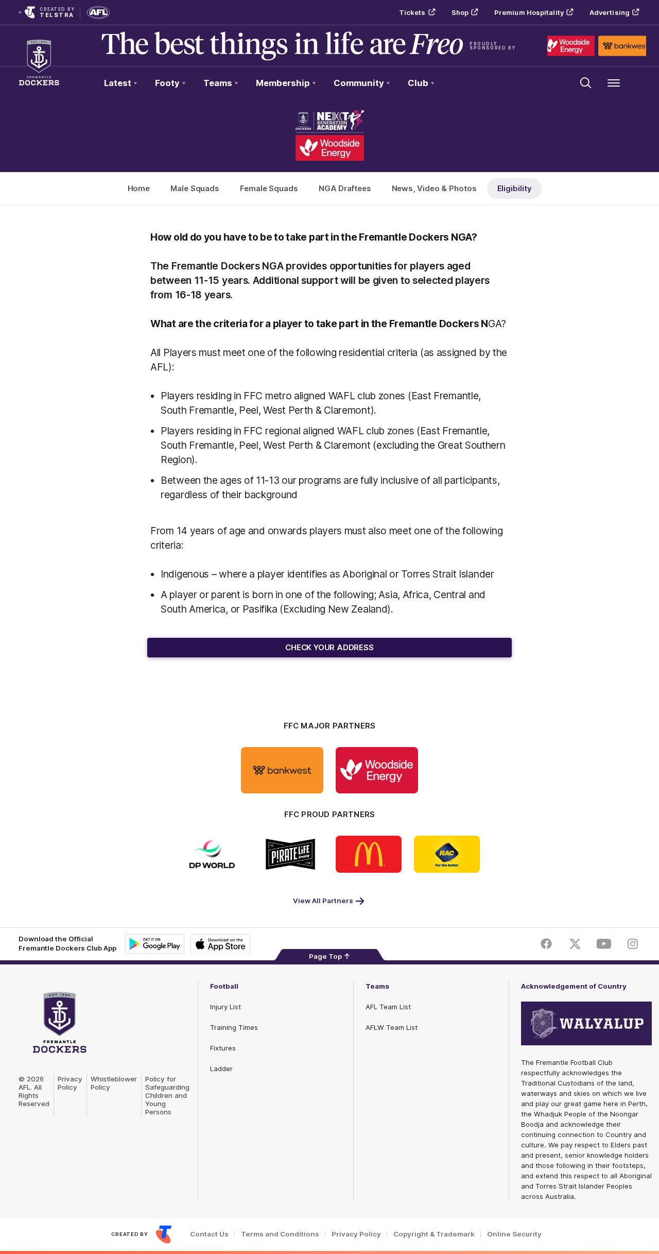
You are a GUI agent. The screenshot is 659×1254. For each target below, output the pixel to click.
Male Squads (194, 188)
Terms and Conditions (280, 1234)
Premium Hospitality (529, 12)
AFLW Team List (392, 1027)
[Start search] (586, 83)
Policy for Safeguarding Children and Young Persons (167, 1095)
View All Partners (323, 900)
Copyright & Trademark (434, 1234)
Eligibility (514, 188)
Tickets (412, 12)
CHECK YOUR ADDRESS (329, 647)
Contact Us (209, 1234)
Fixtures (223, 1048)
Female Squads (269, 188)
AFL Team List (388, 1007)
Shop (460, 12)
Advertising (609, 12)
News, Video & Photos (434, 188)
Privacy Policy (70, 1083)
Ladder (221, 1068)
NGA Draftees (345, 188)
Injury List (225, 1007)
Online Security (514, 1234)
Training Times (234, 1027)
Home (139, 188)
